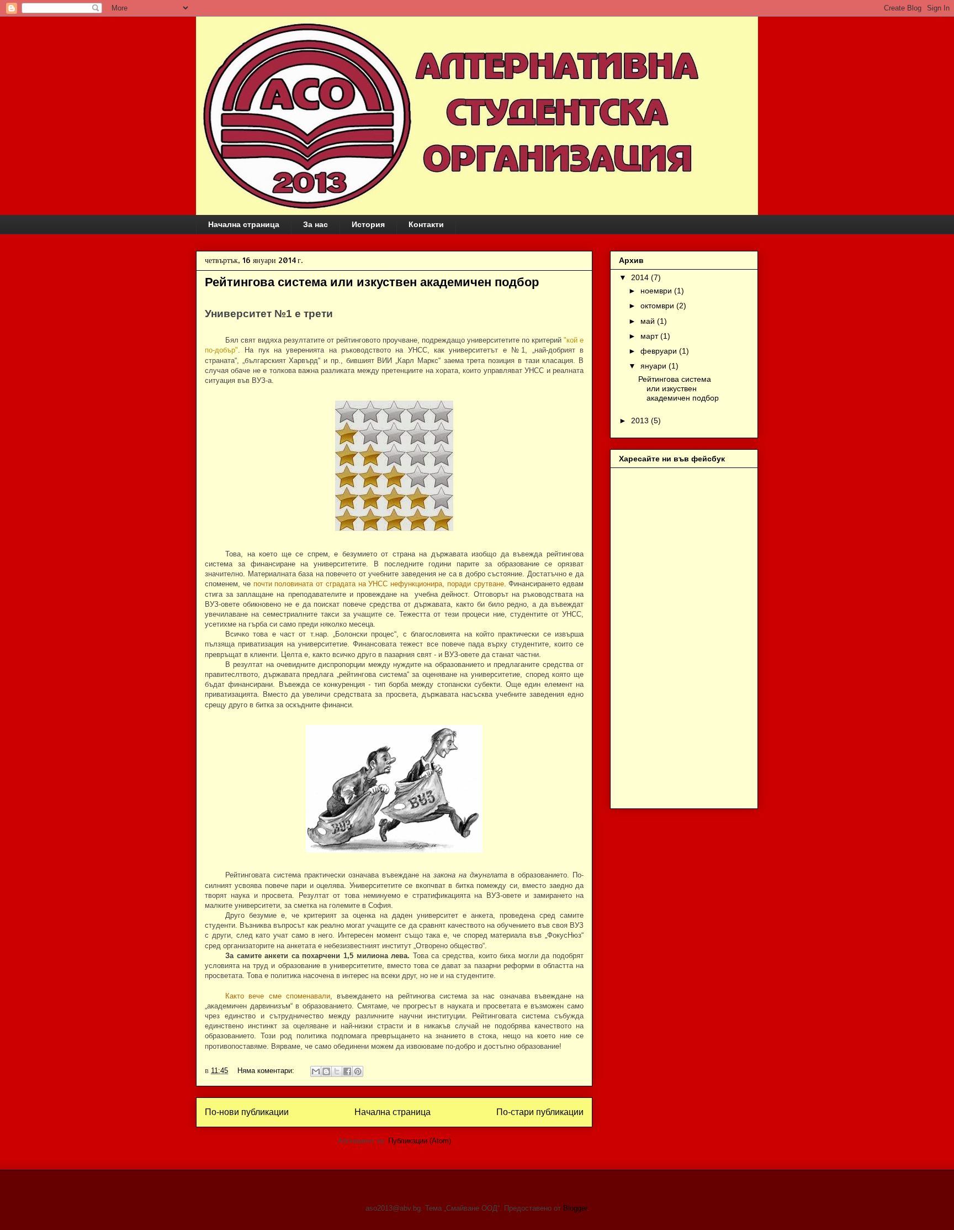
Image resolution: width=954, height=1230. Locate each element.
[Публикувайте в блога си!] (326, 1071)
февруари (659, 350)
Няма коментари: (266, 1070)
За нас (315, 224)
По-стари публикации (540, 1112)
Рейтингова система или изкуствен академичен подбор (372, 282)
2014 (641, 277)
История (368, 224)
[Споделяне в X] (336, 1071)
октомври (658, 305)
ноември (657, 290)
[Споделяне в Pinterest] (357, 1071)
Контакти (426, 224)
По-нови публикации (247, 1112)
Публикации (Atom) (419, 1141)
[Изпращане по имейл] (315, 1071)
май (648, 321)
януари (654, 365)
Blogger (575, 1208)
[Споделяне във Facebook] (347, 1071)
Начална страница (243, 224)
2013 (641, 420)
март (650, 336)
